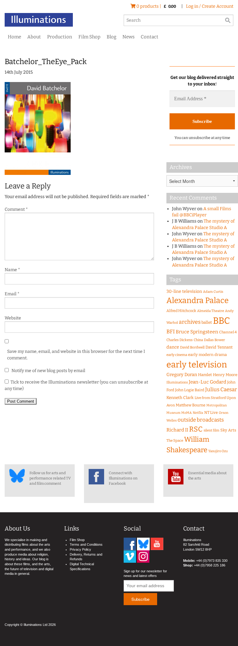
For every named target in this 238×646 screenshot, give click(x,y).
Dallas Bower (214, 340)
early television (196, 364)
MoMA (186, 413)
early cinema (176, 355)
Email (12, 294)
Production (59, 37)
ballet (206, 322)
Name (12, 269)
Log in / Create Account (209, 6)
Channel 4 (228, 332)
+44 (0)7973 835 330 (211, 560)
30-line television (184, 291)
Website (13, 318)
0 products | (155, 6)
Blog (111, 37)
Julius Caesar (221, 389)
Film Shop (89, 37)
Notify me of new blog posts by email (48, 370)
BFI (170, 331)
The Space (174, 440)
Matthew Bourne (190, 405)
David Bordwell (192, 347)
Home (14, 37)
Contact (149, 37)
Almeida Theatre (210, 311)
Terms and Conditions (86, 544)
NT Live (211, 412)
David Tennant (219, 347)
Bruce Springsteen (197, 332)
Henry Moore (225, 374)
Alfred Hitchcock (181, 310)
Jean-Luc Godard (207, 382)
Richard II (177, 430)
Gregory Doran (181, 374)
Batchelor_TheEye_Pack (46, 61)
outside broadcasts (201, 420)
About (34, 37)
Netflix (198, 413)
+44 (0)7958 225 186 (209, 565)
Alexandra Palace (197, 300)
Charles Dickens (179, 340)
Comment (16, 209)
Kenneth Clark (180, 397)
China (198, 340)
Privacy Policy (80, 549)
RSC (196, 429)
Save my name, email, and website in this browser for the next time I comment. (76, 355)
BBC (221, 320)
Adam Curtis (213, 292)
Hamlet (205, 374)
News (128, 37)
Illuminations (177, 382)
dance (172, 347)
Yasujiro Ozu (218, 451)
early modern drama (207, 354)
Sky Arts (228, 430)
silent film (211, 430)
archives (190, 322)
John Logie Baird (189, 390)
